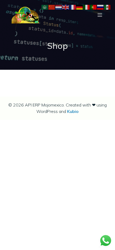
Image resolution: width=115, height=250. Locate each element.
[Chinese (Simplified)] (51, 7)
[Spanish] (107, 7)
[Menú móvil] (99, 14)
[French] (72, 7)
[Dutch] (58, 7)
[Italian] (86, 7)
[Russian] (100, 7)
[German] (79, 7)
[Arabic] (44, 7)
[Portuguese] (93, 7)
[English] (65, 7)
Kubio (73, 111)
